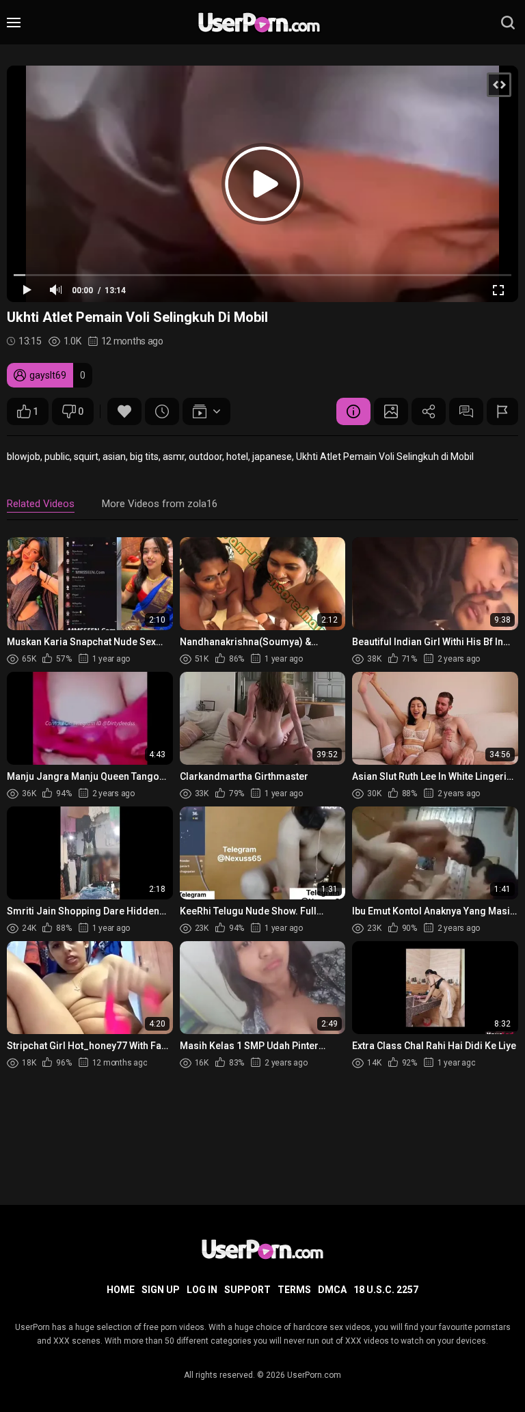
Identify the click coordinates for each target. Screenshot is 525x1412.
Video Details (353, 411)
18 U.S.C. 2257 (385, 1289)
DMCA (332, 1289)
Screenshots (391, 411)
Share (429, 411)
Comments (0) (466, 411)
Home (121, 1289)
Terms (294, 1289)
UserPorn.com (314, 1375)
